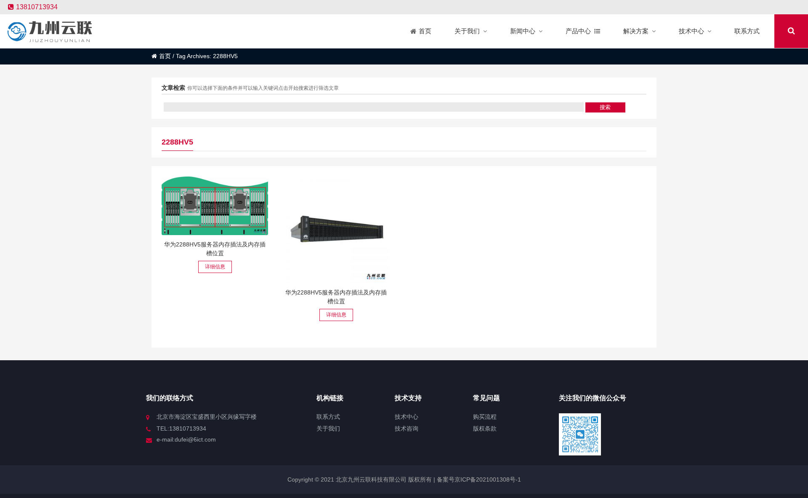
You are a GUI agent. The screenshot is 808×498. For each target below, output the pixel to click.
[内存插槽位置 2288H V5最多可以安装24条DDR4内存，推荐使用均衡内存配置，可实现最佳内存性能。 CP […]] (215, 206)
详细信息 (215, 267)
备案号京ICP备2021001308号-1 (478, 479)
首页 (165, 56)
